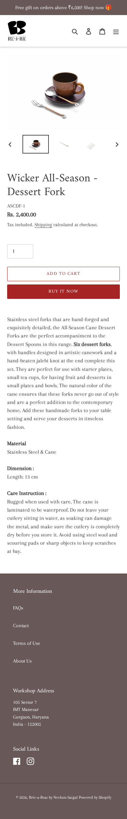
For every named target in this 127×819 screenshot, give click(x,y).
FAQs (18, 608)
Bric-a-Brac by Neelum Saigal (53, 797)
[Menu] (116, 31)
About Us (22, 661)
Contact (21, 625)
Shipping (43, 224)
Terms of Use (26, 643)
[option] (36, 144)
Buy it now (63, 291)
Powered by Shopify (95, 797)
